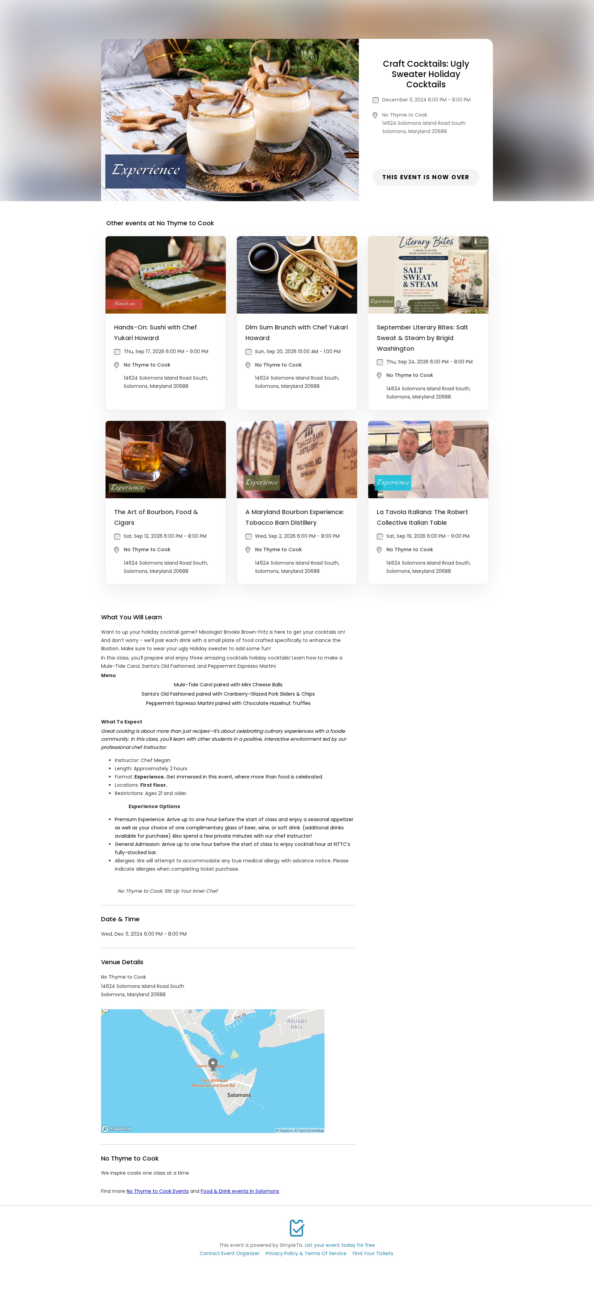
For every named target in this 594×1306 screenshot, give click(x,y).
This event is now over (425, 177)
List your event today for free (340, 1245)
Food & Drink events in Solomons (240, 1191)
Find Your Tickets (373, 1253)
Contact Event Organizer (230, 1253)
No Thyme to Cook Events (157, 1191)
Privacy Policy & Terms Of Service (306, 1253)
